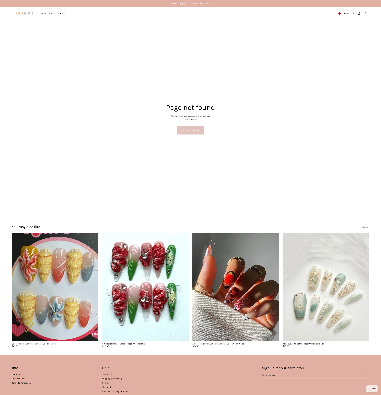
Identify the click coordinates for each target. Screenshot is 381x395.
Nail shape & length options (115, 391)
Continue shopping (190, 130)
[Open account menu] (359, 13)
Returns (105, 383)
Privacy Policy (18, 378)
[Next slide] (184, 287)
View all (365, 227)
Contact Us (107, 374)
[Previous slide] (106, 287)
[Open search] (353, 13)
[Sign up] (366, 375)
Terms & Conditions (21, 383)
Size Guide (107, 387)
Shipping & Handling (112, 378)
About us (16, 374)
